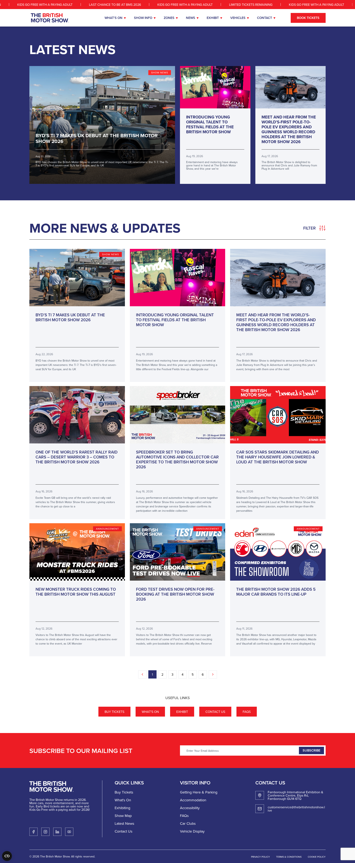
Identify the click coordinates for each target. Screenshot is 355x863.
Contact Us (215, 711)
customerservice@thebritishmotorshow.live (296, 808)
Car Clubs (188, 823)
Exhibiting (122, 807)
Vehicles (238, 17)
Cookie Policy (317, 856)
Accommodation (193, 800)
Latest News (124, 823)
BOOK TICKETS (308, 17)
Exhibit (213, 17)
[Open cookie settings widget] (7, 856)
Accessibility (190, 807)
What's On (150, 711)
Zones (169, 17)
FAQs (247, 711)
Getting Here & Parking (198, 792)
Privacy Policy (260, 856)
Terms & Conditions (289, 856)
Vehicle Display (192, 831)
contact (264, 17)
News (190, 17)
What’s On (113, 17)
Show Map (123, 815)
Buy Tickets (114, 711)
